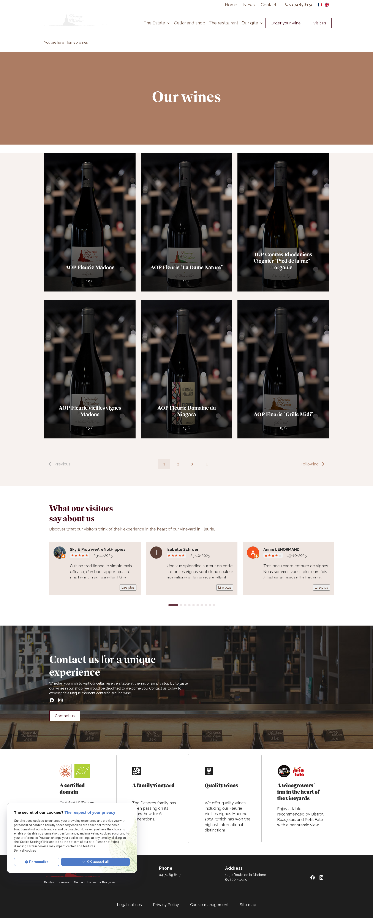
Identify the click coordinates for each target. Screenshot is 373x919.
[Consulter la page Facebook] (51, 700)
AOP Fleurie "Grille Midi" (283, 414)
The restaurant (223, 22)
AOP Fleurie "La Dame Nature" (186, 267)
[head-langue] (320, 4)
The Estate (154, 22)
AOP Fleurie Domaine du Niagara (186, 411)
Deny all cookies (25, 850)
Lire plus (128, 587)
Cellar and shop (189, 22)
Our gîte (250, 22)
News (249, 4)
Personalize (39, 862)
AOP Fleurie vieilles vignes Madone (90, 411)
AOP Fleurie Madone (89, 267)
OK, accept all (97, 862)
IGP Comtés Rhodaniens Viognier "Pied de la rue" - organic (283, 261)
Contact (268, 4)
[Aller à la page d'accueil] (76, 20)
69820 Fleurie (246, 877)
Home (231, 4)
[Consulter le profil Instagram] (60, 700)
